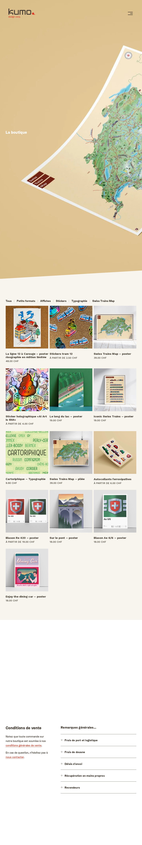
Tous (9, 300)
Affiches (45, 300)
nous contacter (15, 757)
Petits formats (26, 300)
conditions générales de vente (23, 745)
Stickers (61, 300)
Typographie (79, 300)
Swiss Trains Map (103, 300)
